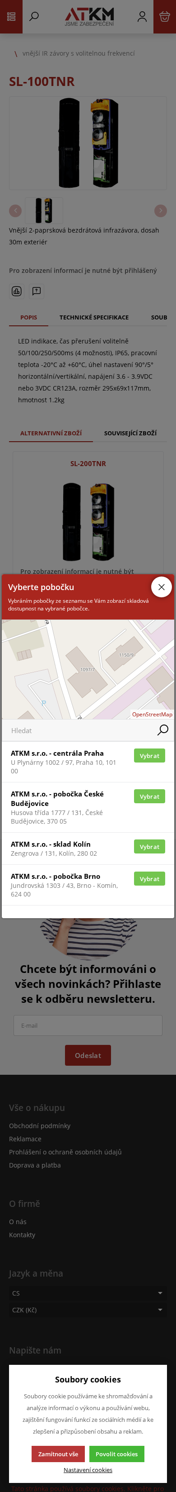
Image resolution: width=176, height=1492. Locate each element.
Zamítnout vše (58, 1454)
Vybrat (150, 756)
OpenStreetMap (152, 714)
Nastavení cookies (88, 1470)
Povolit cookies (117, 1454)
